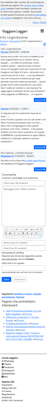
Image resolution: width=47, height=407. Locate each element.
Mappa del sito (9, 388)
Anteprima (19, 279)
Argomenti (7, 384)
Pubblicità (6, 397)
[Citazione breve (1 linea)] (41, 229)
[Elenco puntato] (14, 233)
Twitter (7, 364)
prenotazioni (8, 297)
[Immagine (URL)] (6, 233)
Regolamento (8, 394)
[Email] (27, 233)
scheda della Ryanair (35, 160)
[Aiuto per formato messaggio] (40, 236)
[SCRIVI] (44, 44)
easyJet (37, 293)
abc (17, 229)
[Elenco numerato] (19, 233)
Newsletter (9, 373)
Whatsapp (9, 361)
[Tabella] (23, 233)
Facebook (9, 367)
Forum (3, 41)
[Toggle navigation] (42, 31)
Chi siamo (6, 391)
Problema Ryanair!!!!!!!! (17, 323)
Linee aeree (14, 41)
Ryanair (20, 297)
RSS (6, 376)
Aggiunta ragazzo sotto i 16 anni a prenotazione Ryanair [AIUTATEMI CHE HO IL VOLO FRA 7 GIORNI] (25, 336)
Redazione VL (7, 156)
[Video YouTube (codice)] (10, 233)
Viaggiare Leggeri (14, 31)
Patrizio (5, 52)
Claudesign (18, 400)
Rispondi (39, 100)
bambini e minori (23, 293)
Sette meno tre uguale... (13, 263)
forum (29, 314)
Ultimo (3, 44)
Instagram (9, 370)
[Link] (32, 233)
